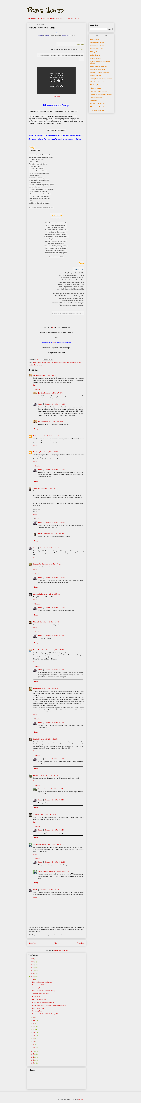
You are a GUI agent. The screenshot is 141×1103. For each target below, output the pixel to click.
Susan (40, 404)
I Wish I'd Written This (39, 999)
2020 (32, 962)
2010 (32, 1063)
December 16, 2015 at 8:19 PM (46, 814)
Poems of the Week (96, 75)
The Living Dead (37, 988)
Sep (34, 1023)
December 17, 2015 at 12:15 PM (59, 871)
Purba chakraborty (39, 650)
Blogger (80, 1099)
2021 (32, 959)
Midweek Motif (71, 362)
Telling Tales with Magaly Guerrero (101, 78)
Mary (35, 814)
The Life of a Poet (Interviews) (99, 82)
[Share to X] (48, 360)
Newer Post (32, 943)
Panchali (36, 688)
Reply (35, 385)
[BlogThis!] (46, 360)
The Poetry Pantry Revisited (98, 91)
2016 (32, 974)
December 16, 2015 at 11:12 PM (54, 844)
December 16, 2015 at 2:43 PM (54, 635)
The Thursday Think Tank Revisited (101, 94)
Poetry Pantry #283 (38, 985)
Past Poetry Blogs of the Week (99, 72)
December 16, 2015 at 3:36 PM (49, 739)
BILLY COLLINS (35, 150)
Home (56, 943)
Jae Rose (36, 375)
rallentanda (37, 594)
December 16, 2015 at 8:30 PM (53, 789)
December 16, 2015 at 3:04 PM (48, 688)
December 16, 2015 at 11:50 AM (55, 577)
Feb (34, 1044)
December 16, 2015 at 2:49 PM (55, 650)
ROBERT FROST (79, 269)
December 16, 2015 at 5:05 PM (48, 775)
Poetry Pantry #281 (38, 1008)
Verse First (93, 100)
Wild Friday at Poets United (98, 107)
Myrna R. (36, 622)
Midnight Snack (95, 52)
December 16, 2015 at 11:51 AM (55, 608)
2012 (32, 1057)
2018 (32, 968)
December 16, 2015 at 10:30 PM (54, 800)
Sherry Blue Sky (38, 844)
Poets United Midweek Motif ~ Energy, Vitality (46, 1014)
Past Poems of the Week (97, 69)
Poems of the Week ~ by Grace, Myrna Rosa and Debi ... (49, 1005)
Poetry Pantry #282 (38, 996)
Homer (82, 49)
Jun (34, 1032)
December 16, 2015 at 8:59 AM (50, 594)
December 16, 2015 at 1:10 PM (49, 622)
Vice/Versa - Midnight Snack (99, 104)
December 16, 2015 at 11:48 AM (55, 522)
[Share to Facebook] (50, 360)
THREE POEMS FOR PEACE (41, 993)
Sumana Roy (37, 564)
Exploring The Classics (97, 45)
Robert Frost (38, 365)
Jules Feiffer (80, 45)
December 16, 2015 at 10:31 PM (54, 830)
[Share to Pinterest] (51, 360)
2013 (32, 1054)
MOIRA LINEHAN (57, 218)
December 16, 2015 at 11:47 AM (55, 469)
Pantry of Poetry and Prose (98, 66)
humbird (36, 739)
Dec (34, 979)
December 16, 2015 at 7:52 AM (49, 452)
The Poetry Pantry (95, 88)
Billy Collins (37, 362)
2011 (32, 1060)
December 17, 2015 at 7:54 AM (53, 421)
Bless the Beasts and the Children (42, 982)
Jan (34, 1047)
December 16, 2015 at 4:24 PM (54, 722)
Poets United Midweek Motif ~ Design (43, 991)
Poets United (45, 10)
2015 (32, 977)
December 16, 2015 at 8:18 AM (50, 488)
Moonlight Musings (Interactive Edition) (100, 62)
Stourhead (40, 35)
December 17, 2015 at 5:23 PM (49, 890)
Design (44, 362)
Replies (37, 389)
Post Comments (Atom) (60, 950)
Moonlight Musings (96, 58)
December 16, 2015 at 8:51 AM (51, 564)
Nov (34, 1017)
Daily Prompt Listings (97, 42)
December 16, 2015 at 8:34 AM (49, 548)
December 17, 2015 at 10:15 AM (55, 862)
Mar (34, 1041)
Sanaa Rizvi (37, 488)
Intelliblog (36, 452)
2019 (32, 965)
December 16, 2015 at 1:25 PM (55, 533)
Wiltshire (47, 35)
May (34, 1035)
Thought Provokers (96, 97)
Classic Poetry (94, 39)
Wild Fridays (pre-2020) (97, 110)
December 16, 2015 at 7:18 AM (48, 375)
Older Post (80, 943)
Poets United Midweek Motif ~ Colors (43, 1002)
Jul (34, 1029)
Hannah (35, 775)
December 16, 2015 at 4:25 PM (54, 759)
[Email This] (44, 360)
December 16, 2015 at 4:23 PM (54, 670)
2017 (32, 971)
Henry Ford (50, 362)
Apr (34, 1038)
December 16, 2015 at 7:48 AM (53, 393)
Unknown (36, 436)
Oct (34, 1020)
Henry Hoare (64, 35)
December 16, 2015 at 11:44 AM (55, 404)
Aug (34, 1026)
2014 (32, 1051)
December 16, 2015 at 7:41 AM (49, 436)
